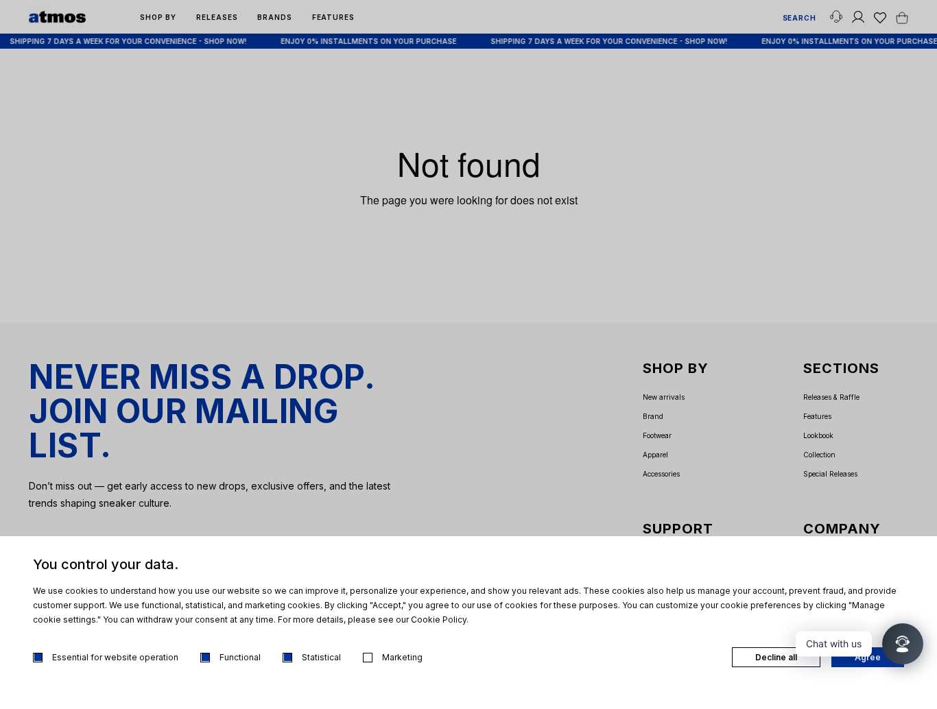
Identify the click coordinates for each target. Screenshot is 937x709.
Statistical (321, 657)
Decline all (776, 657)
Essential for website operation (115, 657)
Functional (240, 657)
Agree (868, 657)
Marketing (402, 657)
